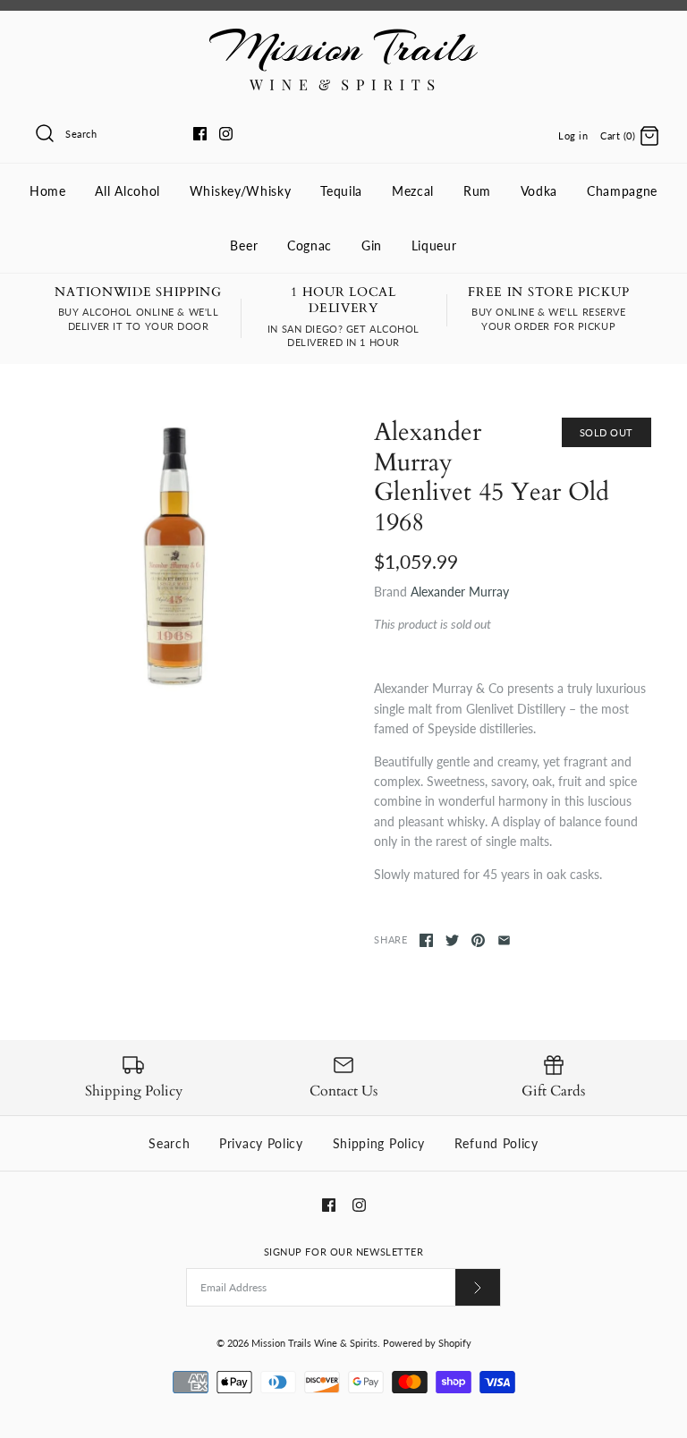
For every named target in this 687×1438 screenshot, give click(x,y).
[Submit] (477, 1287)
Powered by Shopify (427, 1343)
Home (48, 191)
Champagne (622, 191)
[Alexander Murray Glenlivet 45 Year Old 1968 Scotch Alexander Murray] (174, 556)
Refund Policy (496, 1143)
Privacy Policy (261, 1143)
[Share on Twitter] (452, 940)
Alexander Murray (460, 591)
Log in (573, 135)
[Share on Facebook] (426, 940)
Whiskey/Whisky (241, 191)
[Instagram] (226, 133)
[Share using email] (504, 940)
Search (169, 1143)
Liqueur (434, 245)
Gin (371, 245)
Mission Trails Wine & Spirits (314, 1343)
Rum (477, 191)
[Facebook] (200, 133)
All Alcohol (127, 191)
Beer (244, 245)
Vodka (539, 191)
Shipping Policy (379, 1143)
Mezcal (413, 191)
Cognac (309, 245)
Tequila (341, 191)
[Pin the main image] (478, 940)
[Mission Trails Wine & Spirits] (343, 38)
